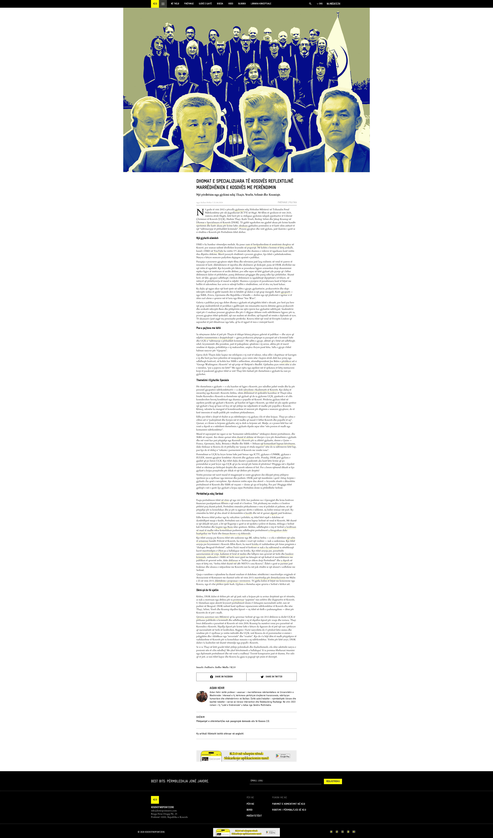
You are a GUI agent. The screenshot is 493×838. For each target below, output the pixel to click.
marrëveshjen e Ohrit (212, 550)
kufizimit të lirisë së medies (233, 554)
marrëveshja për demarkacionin (269, 577)
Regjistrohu (333, 781)
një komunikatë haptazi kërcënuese (277, 443)
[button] (155, 4)
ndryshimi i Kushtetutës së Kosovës (260, 389)
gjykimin (239, 209)
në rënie (225, 500)
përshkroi (286, 361)
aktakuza (243, 225)
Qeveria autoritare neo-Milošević (212, 617)
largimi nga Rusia (224, 527)
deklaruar (233, 560)
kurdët (248, 513)
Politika (293, 202)
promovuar (238, 599)
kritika (255, 544)
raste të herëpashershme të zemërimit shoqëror (268, 244)
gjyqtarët (285, 291)
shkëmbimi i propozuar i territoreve (232, 580)
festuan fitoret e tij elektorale (236, 533)
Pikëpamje (282, 202)
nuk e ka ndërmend (269, 547)
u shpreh (284, 560)
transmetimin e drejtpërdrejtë (218, 337)
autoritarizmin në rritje (207, 554)
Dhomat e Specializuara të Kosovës (213, 222)
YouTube (218, 251)
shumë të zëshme (244, 437)
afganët (273, 513)
